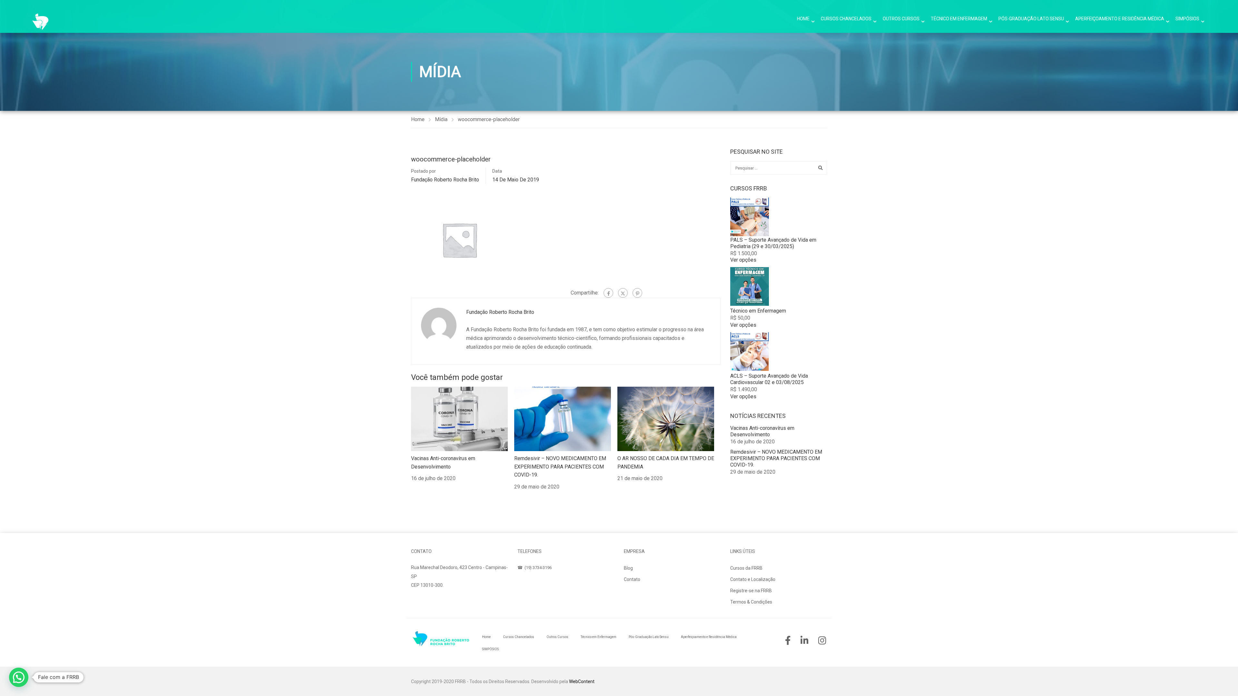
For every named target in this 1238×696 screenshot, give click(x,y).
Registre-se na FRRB (751, 590)
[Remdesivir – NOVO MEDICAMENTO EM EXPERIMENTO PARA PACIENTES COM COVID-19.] (562, 418)
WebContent (581, 681)
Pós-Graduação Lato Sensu (1031, 18)
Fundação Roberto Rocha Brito (445, 180)
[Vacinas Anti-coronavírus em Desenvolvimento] (459, 418)
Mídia (441, 119)
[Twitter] (623, 293)
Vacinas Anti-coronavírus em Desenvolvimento (762, 431)
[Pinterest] (637, 293)
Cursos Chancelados (846, 18)
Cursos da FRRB (746, 568)
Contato (632, 579)
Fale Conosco (431, 600)
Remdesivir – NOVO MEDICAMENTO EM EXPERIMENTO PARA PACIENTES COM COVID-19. (560, 466)
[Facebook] (608, 293)
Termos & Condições (751, 601)
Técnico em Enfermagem (959, 18)
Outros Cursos (901, 18)
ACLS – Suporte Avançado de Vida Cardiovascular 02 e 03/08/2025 (769, 379)
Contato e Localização (752, 579)
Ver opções (743, 260)
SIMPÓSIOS (1187, 18)
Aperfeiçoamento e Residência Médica (1119, 18)
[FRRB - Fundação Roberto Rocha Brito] (40, 22)
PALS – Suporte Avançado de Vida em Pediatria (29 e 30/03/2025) (773, 243)
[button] (18, 677)
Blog (628, 568)
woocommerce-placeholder (489, 119)
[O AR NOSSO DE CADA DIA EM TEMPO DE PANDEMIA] (665, 418)
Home (803, 18)
